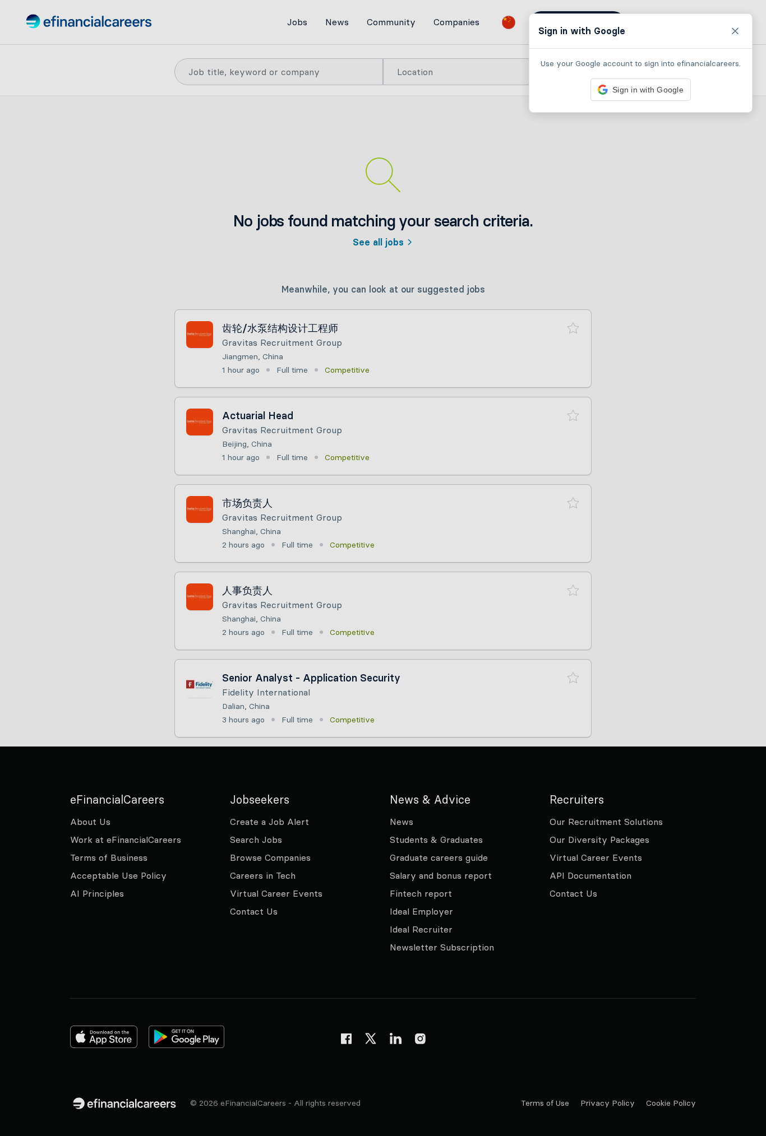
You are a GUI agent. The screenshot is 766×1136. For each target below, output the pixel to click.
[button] (383, 568)
